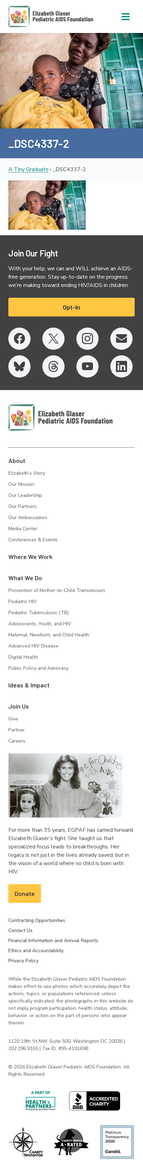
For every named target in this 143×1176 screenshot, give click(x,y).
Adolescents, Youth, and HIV (39, 623)
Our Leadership (25, 495)
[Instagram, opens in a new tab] (87, 339)
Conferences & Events (33, 539)
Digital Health (23, 657)
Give (13, 719)
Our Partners (22, 506)
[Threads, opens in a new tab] (53, 366)
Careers (16, 741)
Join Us (18, 706)
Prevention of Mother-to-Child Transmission (56, 590)
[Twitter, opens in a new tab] (53, 339)
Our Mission (21, 484)
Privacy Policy (23, 960)
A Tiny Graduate (28, 169)
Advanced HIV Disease (33, 646)
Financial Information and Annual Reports (53, 940)
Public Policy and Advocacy (38, 668)
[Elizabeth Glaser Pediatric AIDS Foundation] (60, 417)
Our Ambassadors (28, 517)
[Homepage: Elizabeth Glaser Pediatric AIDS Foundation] (32, 16)
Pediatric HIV (22, 601)
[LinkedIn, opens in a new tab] (121, 366)
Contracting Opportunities (36, 920)
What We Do (25, 578)
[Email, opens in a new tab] (121, 339)
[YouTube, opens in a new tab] (87, 366)
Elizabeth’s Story (26, 473)
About (16, 460)
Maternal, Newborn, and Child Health (48, 635)
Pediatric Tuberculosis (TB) (38, 612)
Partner (16, 730)
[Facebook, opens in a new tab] (19, 339)
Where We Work (30, 556)
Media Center (22, 528)
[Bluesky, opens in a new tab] (19, 366)
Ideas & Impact (29, 685)
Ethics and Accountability (36, 950)
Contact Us (20, 930)
